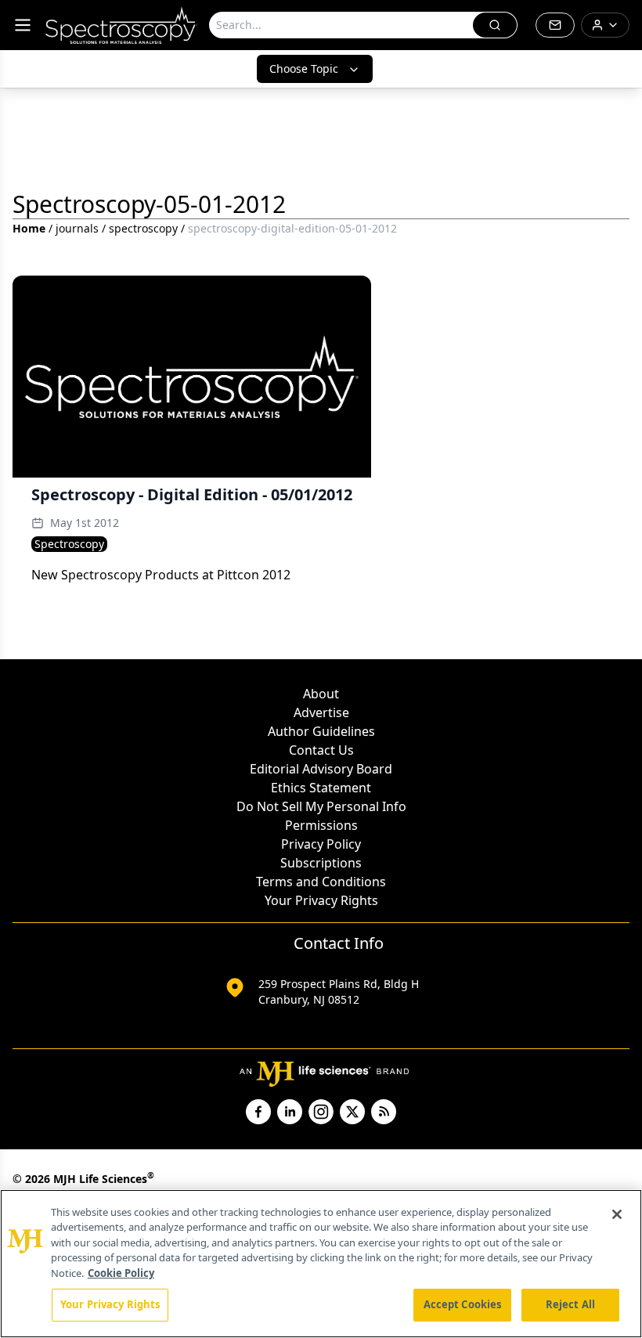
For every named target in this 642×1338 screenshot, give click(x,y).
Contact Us (321, 750)
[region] (321, 1263)
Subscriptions (321, 862)
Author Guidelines (321, 731)
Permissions (321, 825)
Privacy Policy (321, 844)
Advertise (321, 712)
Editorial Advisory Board (321, 768)
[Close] (617, 1214)
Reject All (570, 1304)
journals (77, 228)
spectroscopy (143, 228)
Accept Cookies (463, 1304)
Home (29, 228)
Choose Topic (303, 68)
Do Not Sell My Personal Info (321, 806)
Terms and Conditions (321, 881)
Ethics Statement (321, 787)
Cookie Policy (121, 1273)
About (321, 693)
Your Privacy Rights (321, 900)
